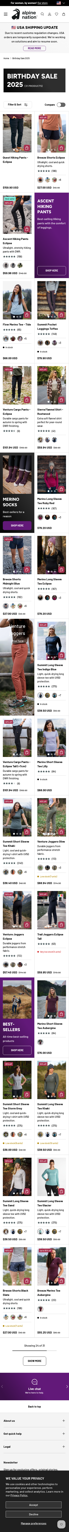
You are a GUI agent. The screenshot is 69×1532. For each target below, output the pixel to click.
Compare (50, 104)
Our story (43, 2)
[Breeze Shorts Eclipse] (51, 133)
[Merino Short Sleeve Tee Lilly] (51, 738)
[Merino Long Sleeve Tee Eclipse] (51, 555)
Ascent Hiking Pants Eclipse (15, 241)
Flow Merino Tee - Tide (17, 324)
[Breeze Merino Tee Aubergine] (51, 1266)
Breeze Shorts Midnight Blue (12, 581)
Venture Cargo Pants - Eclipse (16, 411)
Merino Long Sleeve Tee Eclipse (49, 581)
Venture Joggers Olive (51, 841)
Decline (33, 1514)
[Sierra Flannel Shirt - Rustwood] (51, 385)
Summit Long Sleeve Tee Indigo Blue (50, 667)
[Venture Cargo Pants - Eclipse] (17, 385)
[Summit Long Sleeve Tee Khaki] (51, 1080)
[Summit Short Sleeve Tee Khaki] (17, 817)
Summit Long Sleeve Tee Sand (15, 1203)
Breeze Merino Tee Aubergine (48, 1292)
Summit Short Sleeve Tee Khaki (16, 843)
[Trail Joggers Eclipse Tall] (51, 910)
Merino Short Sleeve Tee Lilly (49, 764)
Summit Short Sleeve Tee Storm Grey (16, 1106)
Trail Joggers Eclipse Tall (50, 936)
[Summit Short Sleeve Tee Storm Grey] (17, 1080)
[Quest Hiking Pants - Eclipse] (17, 133)
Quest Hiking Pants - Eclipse (15, 159)
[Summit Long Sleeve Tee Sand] (17, 1177)
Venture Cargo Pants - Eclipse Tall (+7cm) (16, 764)
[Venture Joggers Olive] (51, 817)
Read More (34, 48)
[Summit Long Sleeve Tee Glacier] (51, 1177)
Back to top (34, 1406)
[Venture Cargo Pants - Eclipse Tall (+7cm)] (17, 738)
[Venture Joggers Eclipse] (17, 910)
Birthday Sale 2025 (21, 58)
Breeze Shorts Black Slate (15, 1292)
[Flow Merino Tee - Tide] (17, 300)
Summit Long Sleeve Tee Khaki (50, 1106)
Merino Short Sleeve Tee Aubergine (49, 1026)
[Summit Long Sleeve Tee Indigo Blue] (51, 641)
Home (6, 58)
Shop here (51, 270)
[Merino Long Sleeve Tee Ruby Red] (51, 474)
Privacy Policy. (19, 1495)
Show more (34, 1360)
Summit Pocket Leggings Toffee (47, 326)
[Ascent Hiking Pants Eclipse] (17, 214)
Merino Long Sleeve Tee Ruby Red (49, 501)
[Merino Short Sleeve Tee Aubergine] (51, 999)
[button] (63, 14)
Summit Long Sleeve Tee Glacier (50, 1203)
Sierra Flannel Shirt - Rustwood (50, 411)
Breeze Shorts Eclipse (51, 157)
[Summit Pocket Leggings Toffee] (51, 300)
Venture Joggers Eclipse (13, 936)
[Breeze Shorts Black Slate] (17, 1266)
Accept (33, 1504)
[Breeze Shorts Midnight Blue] (17, 555)
